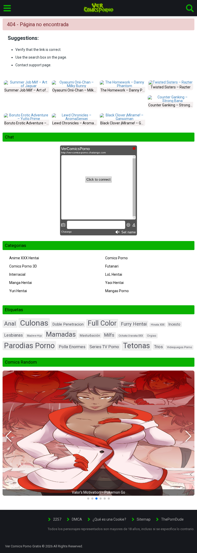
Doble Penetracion (68, 324)
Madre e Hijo (34, 335)
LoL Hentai (113, 274)
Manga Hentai (20, 283)
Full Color (102, 323)
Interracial (17, 274)
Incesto (174, 324)
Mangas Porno (117, 291)
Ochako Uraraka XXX (131, 335)
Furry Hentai (134, 324)
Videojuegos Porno (179, 347)
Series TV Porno (104, 346)
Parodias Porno (29, 345)
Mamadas (61, 334)
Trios (158, 346)
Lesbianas (13, 335)
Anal (10, 323)
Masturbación (90, 335)
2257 (57, 519)
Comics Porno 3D (23, 266)
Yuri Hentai (18, 291)
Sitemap (144, 519)
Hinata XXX (157, 324)
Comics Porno (116, 258)
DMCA (77, 519)
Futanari (112, 266)
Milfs (109, 335)
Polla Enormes (72, 346)
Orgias (151, 335)
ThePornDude (172, 519)
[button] (8, 436)
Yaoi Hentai (114, 283)
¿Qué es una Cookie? (109, 519)
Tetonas (136, 345)
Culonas (34, 322)
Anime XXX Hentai (24, 258)
